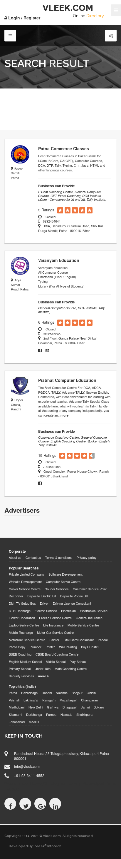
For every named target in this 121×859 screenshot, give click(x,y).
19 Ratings (47, 455)
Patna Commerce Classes (63, 148)
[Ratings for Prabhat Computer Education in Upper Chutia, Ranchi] (62, 456)
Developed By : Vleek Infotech (35, 846)
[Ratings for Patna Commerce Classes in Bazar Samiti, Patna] (60, 210)
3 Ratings (46, 210)
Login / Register (23, 18)
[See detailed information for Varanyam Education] (20, 266)
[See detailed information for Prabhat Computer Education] (20, 386)
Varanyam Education (58, 260)
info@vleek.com (27, 766)
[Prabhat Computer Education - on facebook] (41, 483)
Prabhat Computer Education (67, 380)
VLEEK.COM (68, 8)
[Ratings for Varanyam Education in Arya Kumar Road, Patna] (60, 323)
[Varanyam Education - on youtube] (49, 350)
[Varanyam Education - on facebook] (42, 350)
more (64, 415)
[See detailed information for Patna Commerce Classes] (20, 154)
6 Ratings (46, 322)
